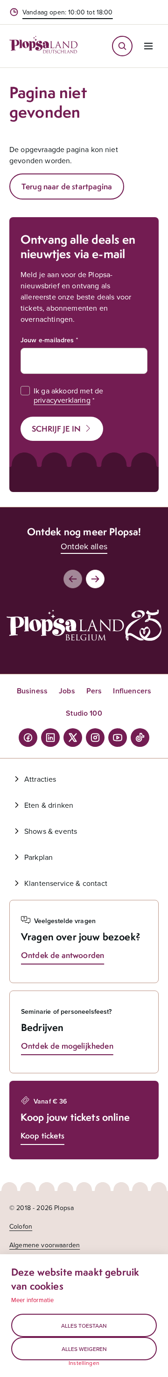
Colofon (20, 1226)
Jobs (67, 690)
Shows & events (50, 831)
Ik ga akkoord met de (68, 395)
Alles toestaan (84, 1326)
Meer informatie (32, 1300)
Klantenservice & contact (65, 883)
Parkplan (38, 857)
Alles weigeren (84, 1349)
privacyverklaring (62, 400)
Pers (94, 690)
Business (32, 690)
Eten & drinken (48, 805)
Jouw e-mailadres (47, 340)
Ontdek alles (84, 546)
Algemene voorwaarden (44, 1245)
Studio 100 (84, 713)
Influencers (132, 690)
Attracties (40, 779)
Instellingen (84, 1363)
